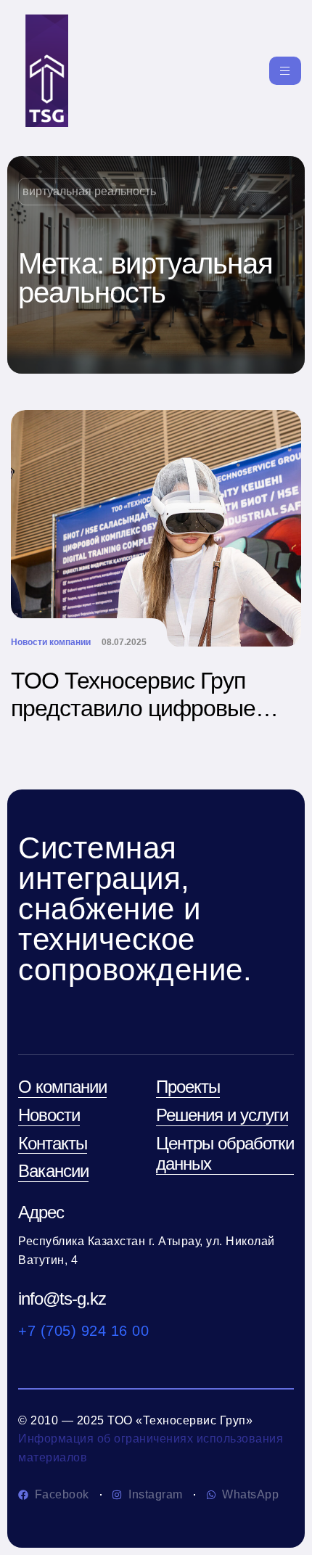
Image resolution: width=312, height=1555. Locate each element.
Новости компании (51, 642)
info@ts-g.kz (62, 1298)
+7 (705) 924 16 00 (83, 1331)
